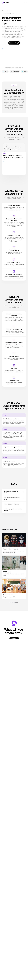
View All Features (13, 602)
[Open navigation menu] (25, 2)
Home (3, 11)
